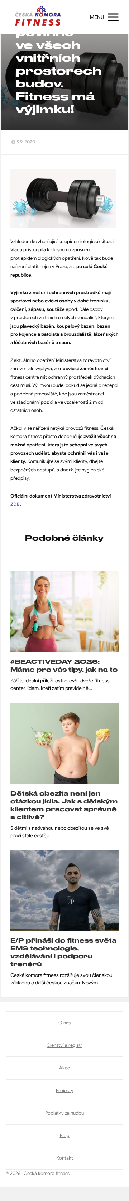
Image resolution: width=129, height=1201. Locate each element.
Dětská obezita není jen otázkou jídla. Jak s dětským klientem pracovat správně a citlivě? (64, 805)
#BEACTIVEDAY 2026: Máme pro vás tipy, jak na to (64, 665)
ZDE (15, 504)
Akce (64, 1068)
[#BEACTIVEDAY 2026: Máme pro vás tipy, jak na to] (64, 611)
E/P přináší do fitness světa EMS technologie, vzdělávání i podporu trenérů (63, 952)
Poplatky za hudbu (64, 1113)
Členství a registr (64, 1045)
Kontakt (64, 1158)
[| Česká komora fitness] (37, 17)
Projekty (64, 1091)
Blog (65, 1135)
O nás (64, 1023)
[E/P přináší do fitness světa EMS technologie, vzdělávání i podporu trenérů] (64, 890)
